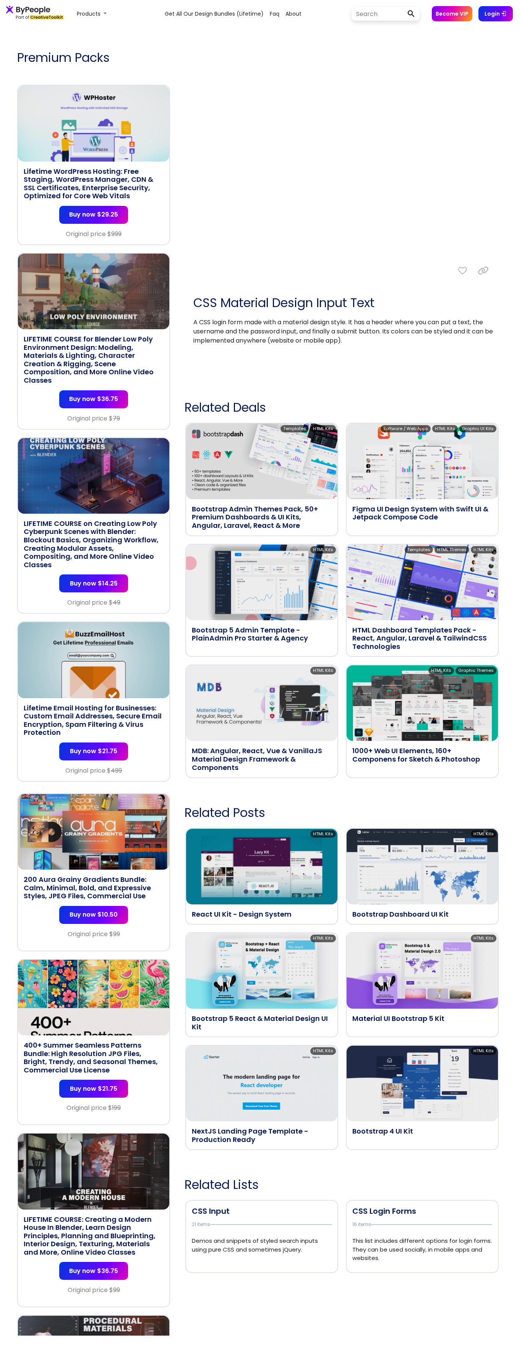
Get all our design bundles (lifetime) (214, 14)
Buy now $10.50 (94, 914)
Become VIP (452, 14)
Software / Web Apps (405, 428)
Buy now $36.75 (93, 399)
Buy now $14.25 (94, 583)
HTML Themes (452, 550)
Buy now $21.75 (93, 751)
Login (493, 14)
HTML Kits (323, 428)
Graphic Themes (476, 670)
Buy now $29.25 (93, 214)
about (293, 14)
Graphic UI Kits (478, 428)
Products (89, 14)
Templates (294, 428)
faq (274, 14)
